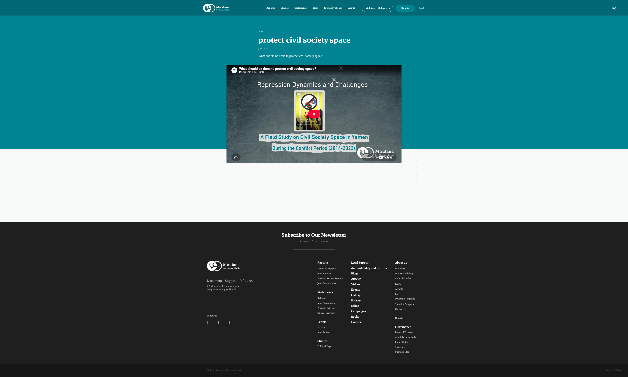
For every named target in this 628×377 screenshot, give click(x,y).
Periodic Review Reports (330, 279)
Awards (399, 289)
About (351, 8)
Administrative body (405, 337)
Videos (261, 32)
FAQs (398, 284)
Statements (301, 8)
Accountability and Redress (369, 268)
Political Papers (325, 346)
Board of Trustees (404, 332)
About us (401, 263)
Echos (355, 306)
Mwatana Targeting (405, 299)
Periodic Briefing (326, 308)
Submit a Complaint (405, 304)
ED (396, 294)
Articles (356, 279)
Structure (400, 347)
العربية (421, 8)
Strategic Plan (402, 352)
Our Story (400, 269)
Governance (403, 327)
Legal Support (360, 263)
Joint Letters (323, 332)
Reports (270, 8)
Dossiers (356, 322)
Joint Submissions (326, 283)
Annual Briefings (326, 313)
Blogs (315, 8)
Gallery (356, 295)
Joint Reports (324, 274)
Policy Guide (401, 342)
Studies (285, 8)
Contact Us (400, 309)
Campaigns (358, 311)
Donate (405, 8)
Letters (321, 322)
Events (355, 290)
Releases (321, 298)
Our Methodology (404, 274)
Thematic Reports (326, 269)
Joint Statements (326, 303)
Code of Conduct (403, 279)
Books (355, 317)
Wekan (618, 370)
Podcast (356, 300)
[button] (377, 8)
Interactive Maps (333, 8)
